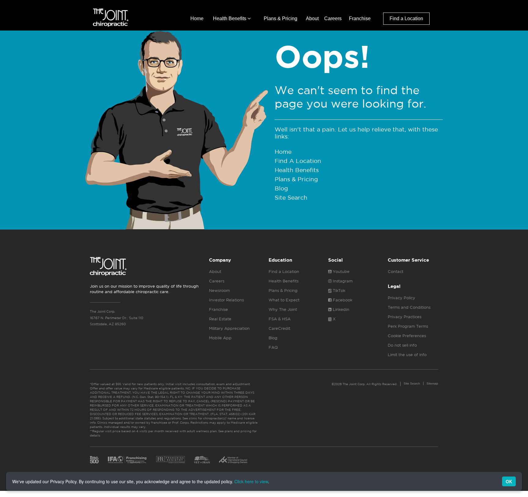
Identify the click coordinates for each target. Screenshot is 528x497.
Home (197, 18)
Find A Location (298, 160)
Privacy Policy (401, 298)
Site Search (291, 197)
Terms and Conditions (409, 307)
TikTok (338, 290)
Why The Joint (283, 309)
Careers (333, 18)
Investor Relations (226, 300)
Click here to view (251, 481)
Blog (281, 188)
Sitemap (432, 383)
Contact (395, 271)
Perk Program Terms (408, 326)
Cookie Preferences (407, 335)
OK (509, 481)
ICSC (233, 459)
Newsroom (219, 290)
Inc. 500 (94, 459)
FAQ (273, 347)
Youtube (341, 271)
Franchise (360, 18)
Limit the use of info (407, 354)
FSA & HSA (280, 319)
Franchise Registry (170, 459)
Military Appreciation (229, 328)
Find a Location (406, 18)
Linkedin (340, 309)
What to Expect (284, 300)
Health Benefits (230, 18)
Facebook (342, 300)
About (312, 18)
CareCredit (279, 328)
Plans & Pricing (280, 18)
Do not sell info (402, 345)
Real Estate (220, 319)
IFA (127, 459)
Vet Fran (202, 459)
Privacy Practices (404, 317)
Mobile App (220, 338)
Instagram (342, 281)
